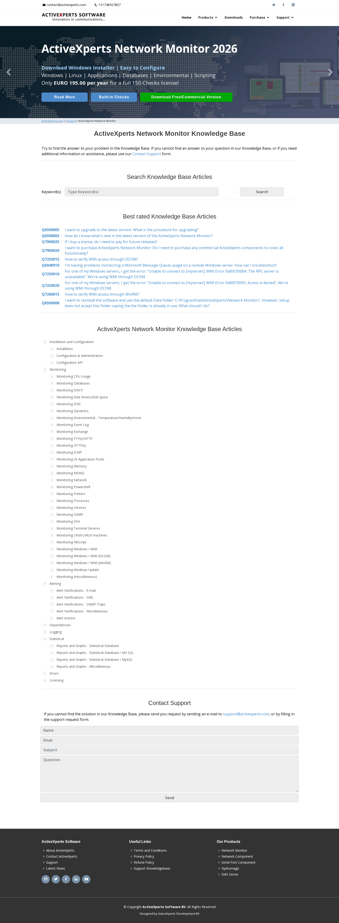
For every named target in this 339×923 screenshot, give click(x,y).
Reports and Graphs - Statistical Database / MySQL (94, 659)
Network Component (237, 856)
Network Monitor (234, 850)
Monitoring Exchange (72, 431)
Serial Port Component (238, 862)
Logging (56, 632)
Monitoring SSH (68, 521)
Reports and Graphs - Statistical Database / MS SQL (95, 652)
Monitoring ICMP (69, 452)
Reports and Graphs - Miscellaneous (83, 666)
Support (283, 17)
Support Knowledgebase (152, 868)
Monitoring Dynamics (72, 411)
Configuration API (69, 362)
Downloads (234, 17)
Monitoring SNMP (69, 514)
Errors (54, 673)
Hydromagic (230, 868)
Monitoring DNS (68, 404)
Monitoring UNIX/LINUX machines (81, 535)
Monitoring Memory (71, 466)
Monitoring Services (71, 507)
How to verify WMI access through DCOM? (101, 259)
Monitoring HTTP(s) (71, 445)
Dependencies (60, 625)
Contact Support (146, 153)
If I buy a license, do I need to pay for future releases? (111, 241)
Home (186, 17)
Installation (64, 348)
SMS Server (229, 874)
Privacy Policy (144, 856)
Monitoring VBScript (71, 542)
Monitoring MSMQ (70, 473)
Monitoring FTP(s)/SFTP (74, 438)
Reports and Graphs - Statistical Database (87, 645)
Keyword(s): (51, 191)
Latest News (55, 868)
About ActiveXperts (60, 850)
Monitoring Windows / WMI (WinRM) (83, 563)
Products (205, 17)
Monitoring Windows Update (77, 570)
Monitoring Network (71, 480)
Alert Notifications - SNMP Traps (80, 604)
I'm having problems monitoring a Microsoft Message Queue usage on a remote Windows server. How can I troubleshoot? (171, 265)
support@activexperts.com (246, 713)
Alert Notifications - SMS (74, 597)
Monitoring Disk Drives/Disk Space (82, 397)
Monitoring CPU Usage (73, 376)
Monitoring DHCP (69, 390)
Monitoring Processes (72, 500)
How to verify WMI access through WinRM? (102, 294)
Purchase (257, 17)
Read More (64, 97)
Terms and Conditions (150, 850)
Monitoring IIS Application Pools (80, 459)
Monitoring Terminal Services (78, 528)
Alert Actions (65, 618)
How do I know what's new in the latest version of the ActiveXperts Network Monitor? (139, 235)
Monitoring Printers (70, 494)
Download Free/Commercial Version (186, 97)
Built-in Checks (114, 97)
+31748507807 (109, 5)
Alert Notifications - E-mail (76, 590)
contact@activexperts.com (66, 5)
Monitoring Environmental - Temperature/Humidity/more (98, 418)
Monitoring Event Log (72, 424)
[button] (8, 72)
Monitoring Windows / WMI (76, 549)
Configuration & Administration (79, 355)
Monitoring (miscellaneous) (76, 576)
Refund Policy (144, 862)
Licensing (56, 680)
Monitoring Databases (73, 383)
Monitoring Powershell (73, 487)
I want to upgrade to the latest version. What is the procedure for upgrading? (132, 229)
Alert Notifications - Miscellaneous (82, 611)
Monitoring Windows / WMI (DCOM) (83, 556)
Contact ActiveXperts (61, 856)
